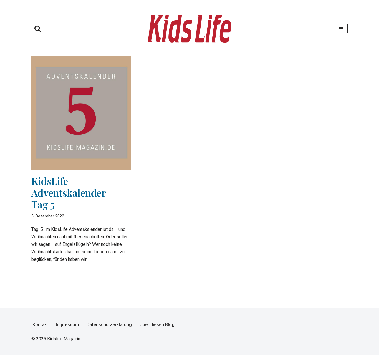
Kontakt (40, 324)
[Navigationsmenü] (341, 28)
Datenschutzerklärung (109, 324)
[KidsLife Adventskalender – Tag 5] (81, 113)
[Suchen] (37, 28)
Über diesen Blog (157, 324)
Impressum (67, 324)
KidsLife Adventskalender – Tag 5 (72, 192)
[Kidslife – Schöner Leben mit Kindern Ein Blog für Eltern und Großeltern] (189, 28)
